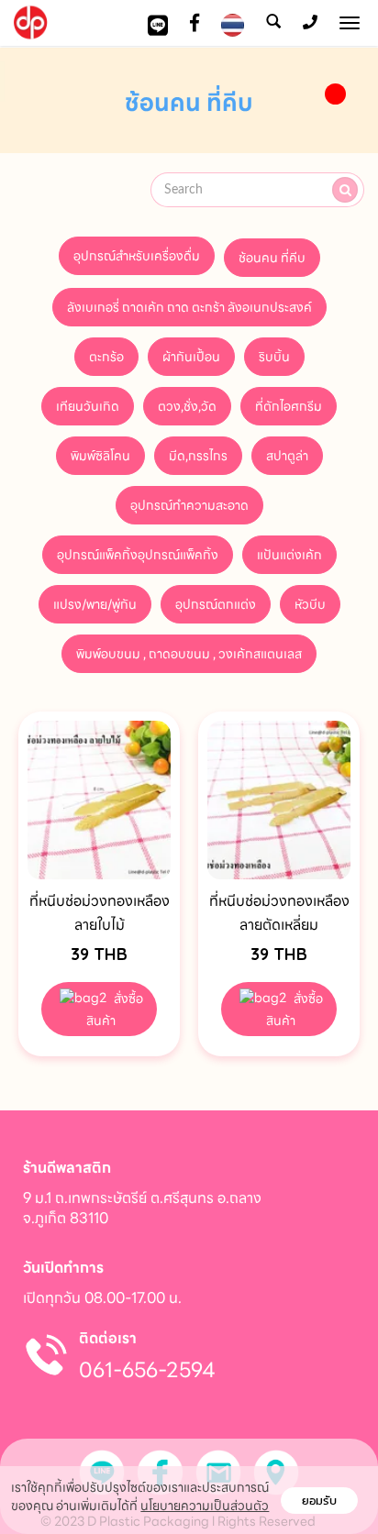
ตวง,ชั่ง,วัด (187, 406)
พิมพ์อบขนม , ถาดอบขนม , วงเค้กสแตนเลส (189, 654)
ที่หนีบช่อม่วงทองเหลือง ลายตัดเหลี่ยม (279, 912)
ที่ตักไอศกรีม (288, 406)
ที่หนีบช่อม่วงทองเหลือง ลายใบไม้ (99, 912)
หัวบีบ (310, 604)
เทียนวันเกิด (87, 406)
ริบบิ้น (274, 357)
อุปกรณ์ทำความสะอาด (189, 505)
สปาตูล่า (287, 456)
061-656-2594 (147, 1369)
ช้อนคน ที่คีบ (272, 258)
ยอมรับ (319, 1500)
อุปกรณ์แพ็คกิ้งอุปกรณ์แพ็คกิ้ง (137, 555)
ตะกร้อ (106, 357)
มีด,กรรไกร (198, 456)
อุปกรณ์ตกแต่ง (215, 604)
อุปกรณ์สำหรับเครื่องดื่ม (136, 256)
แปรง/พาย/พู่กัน (95, 604)
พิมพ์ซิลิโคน (100, 456)
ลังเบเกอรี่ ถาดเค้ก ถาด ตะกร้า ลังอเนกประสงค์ (189, 307)
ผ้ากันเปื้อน (191, 357)
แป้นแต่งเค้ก (289, 555)
